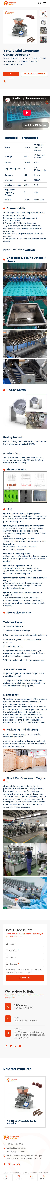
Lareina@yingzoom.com (34, 74)
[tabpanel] (20, 27)
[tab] (43, 13)
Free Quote (11, 74)
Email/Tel (13, 950)
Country (12, 957)
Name (11, 944)
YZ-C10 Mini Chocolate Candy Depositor (21, 1122)
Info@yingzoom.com (15, 1152)
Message (13, 964)
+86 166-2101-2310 (23, 1008)
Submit (23, 978)
